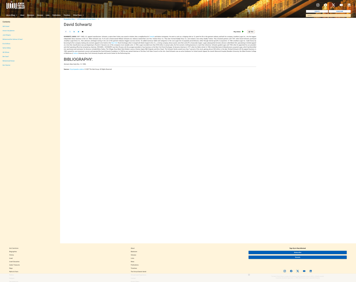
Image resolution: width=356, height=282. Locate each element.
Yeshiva (75, 53)
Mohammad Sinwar (9, 61)
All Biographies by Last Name (86, 19)
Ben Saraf (6, 56)
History (11, 255)
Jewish (152, 36)
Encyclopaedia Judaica (77, 69)
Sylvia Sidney (7, 48)
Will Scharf (6, 26)
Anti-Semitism (13, 248)
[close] (249, 275)
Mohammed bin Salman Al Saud (12, 39)
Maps (11, 268)
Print (252, 31)
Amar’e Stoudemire (8, 31)
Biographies (13, 251)
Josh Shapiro (7, 35)
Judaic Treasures (14, 265)
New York (114, 43)
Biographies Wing (69, 19)
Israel (11, 258)
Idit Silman (6, 52)
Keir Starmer (6, 65)
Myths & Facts (13, 271)
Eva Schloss (6, 43)
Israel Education (14, 261)
